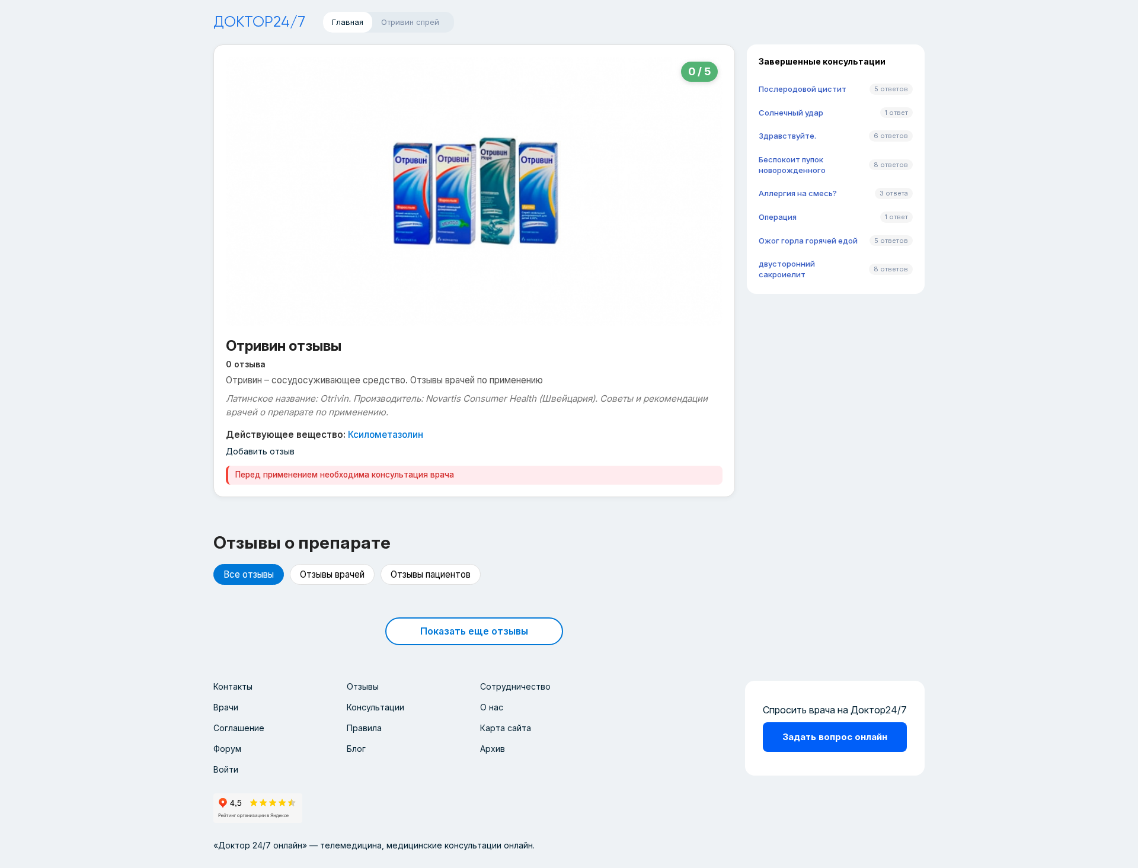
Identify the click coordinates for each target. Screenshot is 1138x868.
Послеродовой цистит (802, 89)
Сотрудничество (515, 686)
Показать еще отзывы (474, 631)
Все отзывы (248, 574)
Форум (227, 749)
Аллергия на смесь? (798, 193)
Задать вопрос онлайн (834, 736)
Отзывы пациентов (431, 574)
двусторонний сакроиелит (787, 269)
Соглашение (238, 728)
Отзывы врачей (332, 574)
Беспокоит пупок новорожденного (792, 165)
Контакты (232, 686)
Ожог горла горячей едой (808, 240)
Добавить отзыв (260, 451)
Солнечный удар (791, 112)
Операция (778, 217)
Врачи (225, 707)
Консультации (375, 707)
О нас (491, 707)
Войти (225, 769)
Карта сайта (505, 728)
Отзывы (363, 686)
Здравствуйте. (787, 135)
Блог (356, 749)
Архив (492, 749)
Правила (364, 728)
